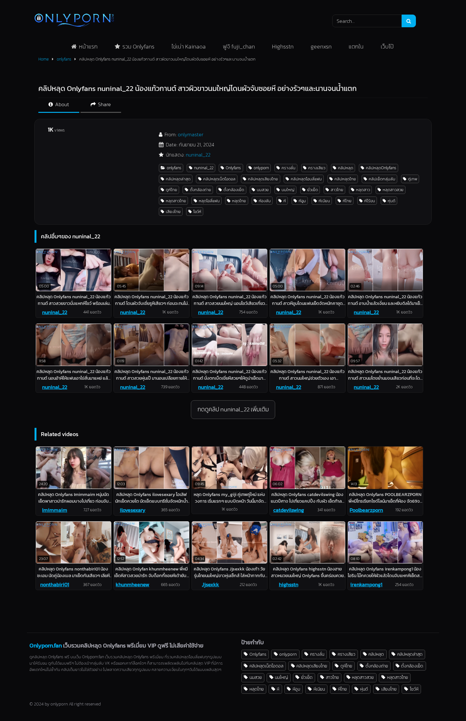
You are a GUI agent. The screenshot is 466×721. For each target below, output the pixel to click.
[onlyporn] (74, 20)
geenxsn (321, 46)
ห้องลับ (265, 201)
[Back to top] (446, 702)
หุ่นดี (391, 201)
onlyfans (64, 59)
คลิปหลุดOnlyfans (381, 168)
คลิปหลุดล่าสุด (178, 179)
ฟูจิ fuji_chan (239, 46)
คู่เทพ (412, 179)
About (61, 104)
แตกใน (356, 46)
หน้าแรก (88, 46)
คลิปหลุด (345, 168)
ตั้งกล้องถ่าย (200, 190)
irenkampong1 (366, 584)
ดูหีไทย (171, 190)
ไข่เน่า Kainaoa (189, 46)
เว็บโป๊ (387, 46)
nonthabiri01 (54, 584)
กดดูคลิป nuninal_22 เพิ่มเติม (233, 409)
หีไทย (347, 201)
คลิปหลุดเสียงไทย (263, 179)
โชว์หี (197, 212)
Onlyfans (233, 168)
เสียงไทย (173, 212)
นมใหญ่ (288, 190)
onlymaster (190, 134)
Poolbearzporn (366, 510)
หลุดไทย (239, 201)
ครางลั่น (288, 168)
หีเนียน (324, 201)
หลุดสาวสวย (393, 190)
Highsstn (283, 46)
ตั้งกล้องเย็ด (233, 190)
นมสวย (263, 190)
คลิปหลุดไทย (345, 179)
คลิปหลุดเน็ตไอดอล (219, 179)
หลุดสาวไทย (176, 201)
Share (104, 104)
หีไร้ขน (369, 201)
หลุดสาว (363, 190)
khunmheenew (132, 584)
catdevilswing (288, 510)
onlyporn (261, 168)
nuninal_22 (198, 154)
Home (43, 59)
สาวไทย (337, 190)
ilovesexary (133, 510)
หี (284, 201)
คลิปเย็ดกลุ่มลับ (382, 179)
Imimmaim (54, 510)
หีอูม (302, 201)
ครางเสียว (316, 168)
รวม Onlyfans (138, 46)
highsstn (288, 584)
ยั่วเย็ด (312, 190)
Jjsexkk (210, 584)
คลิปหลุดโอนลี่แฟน (306, 179)
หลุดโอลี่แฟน (209, 201)
